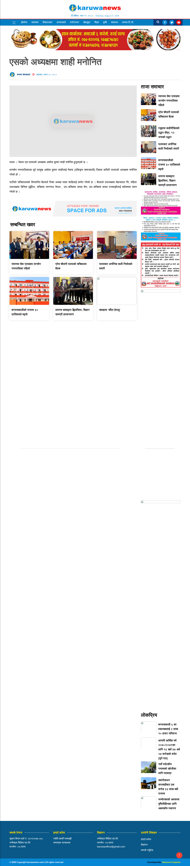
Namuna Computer (171, 862)
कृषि (105, 22)
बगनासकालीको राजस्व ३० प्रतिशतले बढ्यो (169, 165)
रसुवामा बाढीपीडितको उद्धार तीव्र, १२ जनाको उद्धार (168, 133)
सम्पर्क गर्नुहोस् (147, 850)
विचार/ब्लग (47, 22)
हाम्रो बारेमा (146, 839)
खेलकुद (86, 22)
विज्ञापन (144, 844)
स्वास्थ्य (114, 22)
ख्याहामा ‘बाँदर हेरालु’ (109, 309)
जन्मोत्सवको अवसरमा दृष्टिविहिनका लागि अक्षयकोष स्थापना (168, 804)
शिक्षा (96, 22)
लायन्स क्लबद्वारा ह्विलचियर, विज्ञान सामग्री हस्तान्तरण (167, 181)
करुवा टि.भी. (128, 22)
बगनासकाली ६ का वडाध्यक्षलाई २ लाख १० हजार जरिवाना (168, 729)
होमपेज (24, 22)
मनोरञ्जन (74, 22)
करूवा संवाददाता (23, 74)
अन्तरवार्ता (61, 22)
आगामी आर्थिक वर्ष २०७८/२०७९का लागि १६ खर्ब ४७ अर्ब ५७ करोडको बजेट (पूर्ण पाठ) (169, 749)
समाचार (35, 22)
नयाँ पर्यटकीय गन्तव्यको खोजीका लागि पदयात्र (167, 769)
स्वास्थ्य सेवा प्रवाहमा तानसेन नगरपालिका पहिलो (169, 101)
